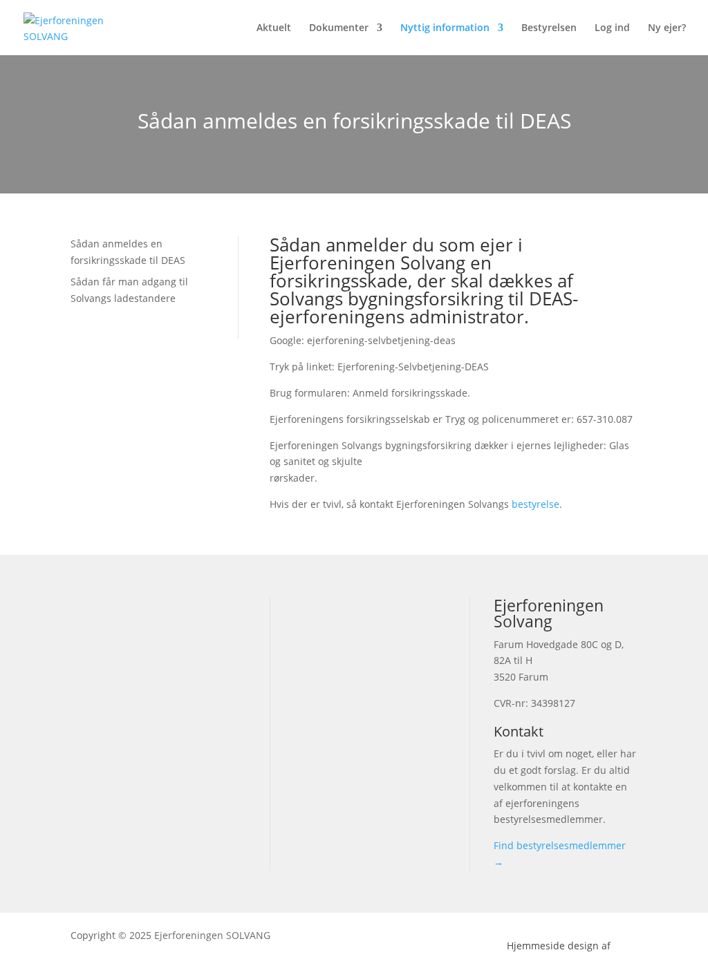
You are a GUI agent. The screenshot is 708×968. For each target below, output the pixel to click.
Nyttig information (445, 28)
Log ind (612, 28)
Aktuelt (274, 28)
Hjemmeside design (553, 945)
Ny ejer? (667, 28)
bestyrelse (535, 504)
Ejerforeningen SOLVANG (212, 935)
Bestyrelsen (549, 28)
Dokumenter (339, 28)
